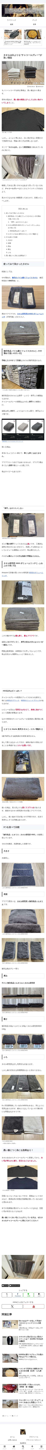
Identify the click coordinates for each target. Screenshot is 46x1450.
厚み (9, 246)
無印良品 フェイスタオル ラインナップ (12, 441)
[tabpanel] (13, 37)
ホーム (12, 1437)
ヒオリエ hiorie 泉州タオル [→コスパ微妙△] (23, 234)
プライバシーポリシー (33, 1440)
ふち (9, 252)
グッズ (6, 1285)
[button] (39, 1294)
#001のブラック (13, 700)
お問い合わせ (12, 1440)
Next (44, 38)
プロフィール (33, 1437)
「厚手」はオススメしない (19, 222)
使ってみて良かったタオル (15, 213)
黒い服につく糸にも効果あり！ (16, 255)
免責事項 (23, 1443)
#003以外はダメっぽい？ (18, 231)
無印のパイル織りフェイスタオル (25, 278)
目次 (20, 209)
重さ (9, 249)
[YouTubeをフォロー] (33, 1306)
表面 (9, 243)
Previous (2, 38)
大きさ (10, 240)
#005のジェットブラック (30, 700)
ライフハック (15, 1285)
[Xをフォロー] (12, 1306)
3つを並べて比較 (11, 237)
